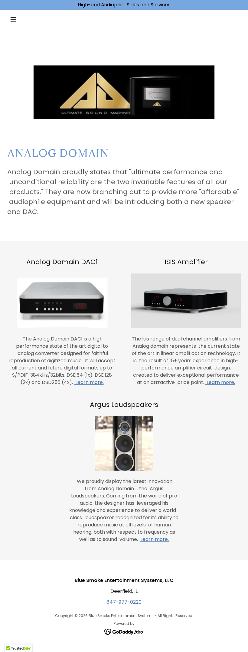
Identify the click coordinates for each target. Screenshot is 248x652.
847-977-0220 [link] (124, 602)
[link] (124, 631)
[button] (24, 19)
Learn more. (89, 382)
